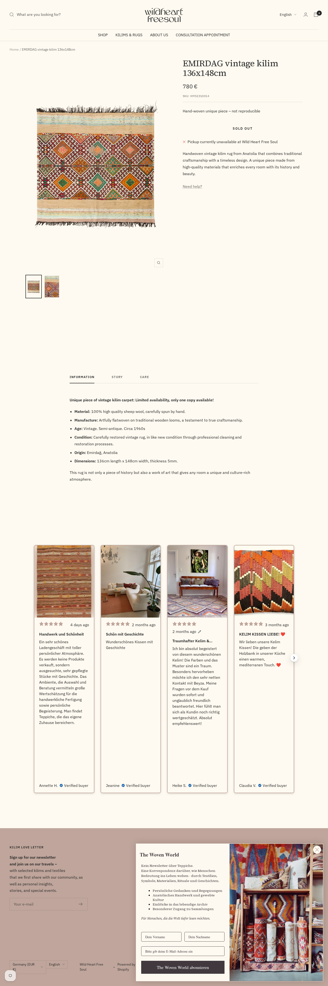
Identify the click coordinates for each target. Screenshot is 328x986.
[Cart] (316, 14)
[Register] (81, 904)
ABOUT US (159, 34)
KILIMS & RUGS (128, 34)
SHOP (103, 34)
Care (144, 377)
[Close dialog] (317, 849)
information (82, 377)
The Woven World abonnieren (183, 967)
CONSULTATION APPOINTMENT (203, 34)
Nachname (192, 928)
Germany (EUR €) (24, 967)
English (286, 14)
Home (14, 49)
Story (117, 377)
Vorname (147, 928)
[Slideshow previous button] (34, 658)
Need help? (192, 186)
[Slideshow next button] (294, 658)
